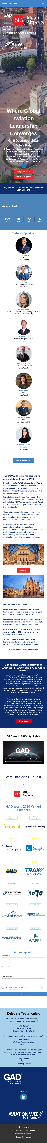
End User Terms (38, 987)
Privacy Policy (13, 989)
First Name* (6, 956)
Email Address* (7, 977)
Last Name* (6, 966)
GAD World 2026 (9, 3)
